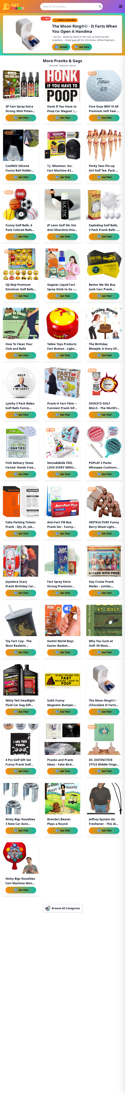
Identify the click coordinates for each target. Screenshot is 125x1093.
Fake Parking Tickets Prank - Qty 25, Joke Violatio (21, 526)
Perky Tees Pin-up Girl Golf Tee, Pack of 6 (104, 170)
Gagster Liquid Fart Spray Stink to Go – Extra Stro (61, 289)
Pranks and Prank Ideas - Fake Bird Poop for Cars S (60, 764)
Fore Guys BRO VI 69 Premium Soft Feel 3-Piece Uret (104, 110)
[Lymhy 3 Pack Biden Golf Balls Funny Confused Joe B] (21, 382)
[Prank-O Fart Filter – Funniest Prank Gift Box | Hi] (62, 382)
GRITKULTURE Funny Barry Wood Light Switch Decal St (104, 526)
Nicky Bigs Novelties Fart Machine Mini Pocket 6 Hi (20, 883)
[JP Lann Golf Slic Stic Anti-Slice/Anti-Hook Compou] (62, 204)
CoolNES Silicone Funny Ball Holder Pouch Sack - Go (18, 170)
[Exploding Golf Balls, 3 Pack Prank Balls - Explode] (104, 204)
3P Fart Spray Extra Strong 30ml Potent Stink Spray (20, 110)
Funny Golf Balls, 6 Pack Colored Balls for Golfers (19, 229)
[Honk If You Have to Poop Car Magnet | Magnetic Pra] (62, 85)
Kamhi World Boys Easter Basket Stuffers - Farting (60, 645)
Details (64, 46)
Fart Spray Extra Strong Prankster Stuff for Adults (59, 586)
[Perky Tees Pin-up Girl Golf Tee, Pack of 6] (104, 145)
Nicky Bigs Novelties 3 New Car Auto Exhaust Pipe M (20, 823)
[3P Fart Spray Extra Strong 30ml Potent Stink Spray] (21, 85)
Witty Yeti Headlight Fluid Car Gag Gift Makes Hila (20, 704)
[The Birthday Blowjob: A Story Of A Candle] (104, 323)
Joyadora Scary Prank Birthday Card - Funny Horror (20, 586)
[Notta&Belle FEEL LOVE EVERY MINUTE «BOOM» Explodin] (62, 442)
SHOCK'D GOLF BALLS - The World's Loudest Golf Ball (103, 407)
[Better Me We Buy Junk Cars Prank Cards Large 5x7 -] (104, 264)
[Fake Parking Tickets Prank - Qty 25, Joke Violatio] (21, 501)
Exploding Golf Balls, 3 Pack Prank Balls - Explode (103, 229)
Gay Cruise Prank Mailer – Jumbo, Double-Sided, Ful (101, 586)
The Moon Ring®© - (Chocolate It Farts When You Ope (103, 704)
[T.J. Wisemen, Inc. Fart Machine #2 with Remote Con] (62, 145)
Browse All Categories (66, 908)
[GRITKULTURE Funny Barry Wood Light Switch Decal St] (104, 501)
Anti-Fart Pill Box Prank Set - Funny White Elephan (60, 526)
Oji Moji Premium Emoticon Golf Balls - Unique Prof (20, 289)
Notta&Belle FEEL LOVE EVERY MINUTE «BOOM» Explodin (62, 467)
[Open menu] (120, 6)
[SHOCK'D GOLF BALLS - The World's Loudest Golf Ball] (104, 382)
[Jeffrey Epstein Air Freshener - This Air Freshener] (104, 798)
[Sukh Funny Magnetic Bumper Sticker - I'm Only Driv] (62, 679)
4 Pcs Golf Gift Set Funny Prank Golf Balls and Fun (18, 764)
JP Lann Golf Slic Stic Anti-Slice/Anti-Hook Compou (61, 229)
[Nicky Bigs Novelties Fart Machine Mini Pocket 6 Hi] (21, 858)
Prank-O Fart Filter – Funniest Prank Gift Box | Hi (62, 407)
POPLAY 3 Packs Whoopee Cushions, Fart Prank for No (103, 467)
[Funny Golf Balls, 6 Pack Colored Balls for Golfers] (21, 204)
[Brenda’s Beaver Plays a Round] (62, 798)
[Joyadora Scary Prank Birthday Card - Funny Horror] (21, 561)
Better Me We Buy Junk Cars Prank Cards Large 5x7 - (102, 289)
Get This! (23, 117)
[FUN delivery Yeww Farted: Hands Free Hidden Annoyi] (21, 442)
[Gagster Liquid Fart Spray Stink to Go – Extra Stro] (62, 264)
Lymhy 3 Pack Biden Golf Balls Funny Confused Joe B (20, 407)
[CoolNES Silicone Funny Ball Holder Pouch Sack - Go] (21, 145)
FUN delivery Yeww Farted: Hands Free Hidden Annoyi (19, 467)
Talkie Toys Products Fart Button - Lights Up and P (61, 348)
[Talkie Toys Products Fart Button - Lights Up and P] (62, 323)
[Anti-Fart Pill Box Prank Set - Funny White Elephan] (62, 501)
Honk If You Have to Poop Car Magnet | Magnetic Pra (61, 110)
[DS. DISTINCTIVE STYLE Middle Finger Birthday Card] (104, 739)
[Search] (100, 6)
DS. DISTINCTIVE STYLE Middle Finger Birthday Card (103, 764)
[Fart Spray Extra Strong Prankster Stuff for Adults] (62, 561)
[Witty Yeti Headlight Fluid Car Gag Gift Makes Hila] (21, 679)
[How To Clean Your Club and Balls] (21, 323)
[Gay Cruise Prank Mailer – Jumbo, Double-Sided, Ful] (104, 561)
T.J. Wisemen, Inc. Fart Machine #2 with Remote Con (60, 170)
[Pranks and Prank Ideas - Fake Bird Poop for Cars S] (62, 739)
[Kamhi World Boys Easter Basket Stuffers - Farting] (62, 620)
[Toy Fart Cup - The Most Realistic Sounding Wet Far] (21, 620)
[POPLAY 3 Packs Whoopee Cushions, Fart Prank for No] (104, 442)
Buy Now (84, 46)
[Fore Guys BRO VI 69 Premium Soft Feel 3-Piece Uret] (104, 85)
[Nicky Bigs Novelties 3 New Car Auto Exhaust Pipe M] (21, 798)
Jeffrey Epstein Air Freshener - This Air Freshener (103, 823)
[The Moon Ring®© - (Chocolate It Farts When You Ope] (104, 679)
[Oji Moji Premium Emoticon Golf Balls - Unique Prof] (21, 264)
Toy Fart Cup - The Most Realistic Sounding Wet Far (19, 645)
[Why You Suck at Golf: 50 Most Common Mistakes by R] (104, 620)
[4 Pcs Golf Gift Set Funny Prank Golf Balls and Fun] (21, 739)
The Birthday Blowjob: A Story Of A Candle (104, 348)
